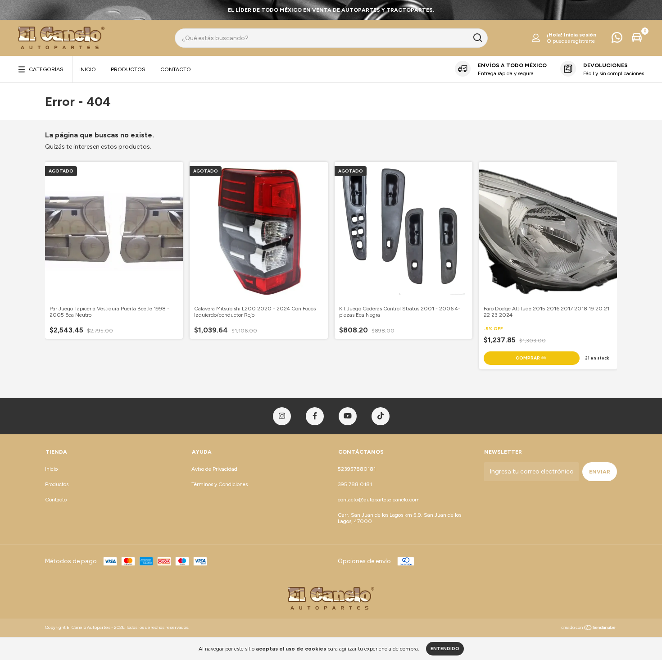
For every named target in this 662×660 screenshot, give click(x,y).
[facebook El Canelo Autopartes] (315, 416)
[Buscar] (477, 38)
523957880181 (357, 469)
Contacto (175, 69)
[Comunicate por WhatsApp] (617, 39)
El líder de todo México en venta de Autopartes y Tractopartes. (331, 10)
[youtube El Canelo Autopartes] (348, 416)
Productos (128, 69)
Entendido (445, 648)
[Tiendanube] (589, 629)
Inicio (87, 69)
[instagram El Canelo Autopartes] (282, 416)
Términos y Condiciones (219, 484)
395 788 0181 (355, 484)
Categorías (46, 69)
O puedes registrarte (571, 41)
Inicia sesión (580, 35)
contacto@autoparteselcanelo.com (379, 499)
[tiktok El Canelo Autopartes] (381, 416)
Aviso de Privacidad (214, 469)
